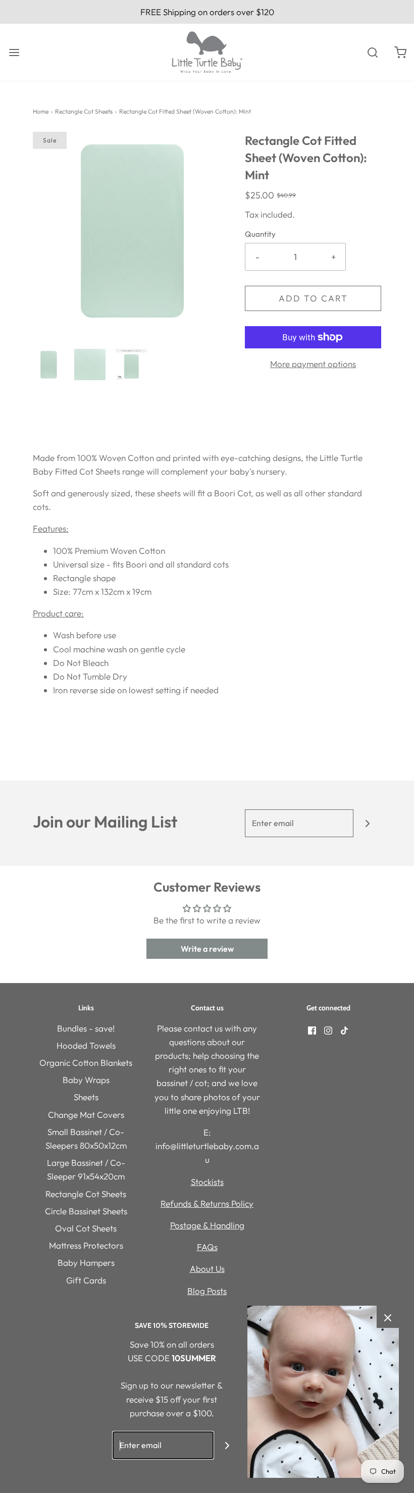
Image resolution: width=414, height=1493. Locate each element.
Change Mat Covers (86, 1114)
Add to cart (313, 298)
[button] (48, 364)
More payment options (313, 363)
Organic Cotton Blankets (85, 1062)
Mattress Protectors (86, 1245)
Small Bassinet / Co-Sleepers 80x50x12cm (86, 1138)
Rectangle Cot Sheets (84, 111)
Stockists (207, 1181)
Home (40, 111)
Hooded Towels (86, 1045)
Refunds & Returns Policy (207, 1203)
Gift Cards (86, 1280)
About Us (207, 1268)
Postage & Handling (207, 1225)
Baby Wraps (86, 1079)
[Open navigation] (14, 52)
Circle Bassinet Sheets (86, 1211)
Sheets (86, 1097)
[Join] (367, 823)
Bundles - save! (86, 1028)
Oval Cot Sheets (86, 1228)
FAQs (207, 1247)
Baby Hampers (86, 1262)
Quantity (260, 234)
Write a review (207, 949)
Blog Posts (207, 1290)
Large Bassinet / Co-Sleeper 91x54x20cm (86, 1169)
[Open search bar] (372, 52)
